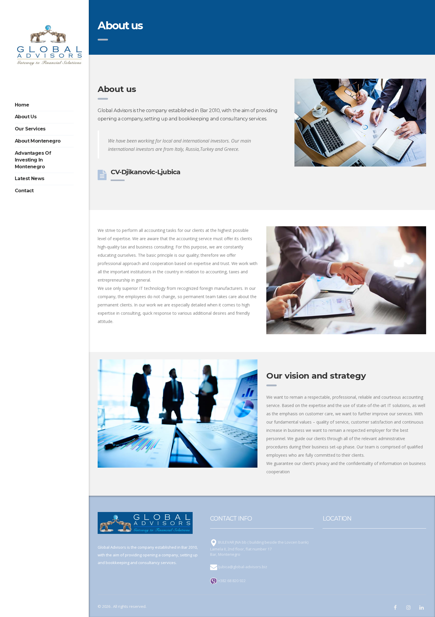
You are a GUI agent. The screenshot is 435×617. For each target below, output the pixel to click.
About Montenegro (37, 141)
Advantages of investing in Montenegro (33, 159)
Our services (30, 129)
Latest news (29, 178)
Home (22, 105)
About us (25, 116)
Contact (24, 190)
